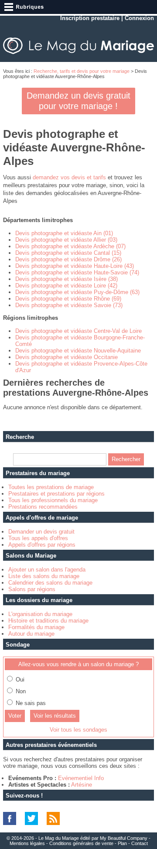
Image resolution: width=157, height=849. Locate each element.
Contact (139, 843)
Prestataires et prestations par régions (56, 493)
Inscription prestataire (89, 18)
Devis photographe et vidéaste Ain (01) (64, 233)
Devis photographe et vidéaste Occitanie (66, 357)
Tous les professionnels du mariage (53, 500)
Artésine (81, 784)
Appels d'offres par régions (41, 544)
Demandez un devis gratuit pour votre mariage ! (78, 101)
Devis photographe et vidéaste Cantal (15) (68, 253)
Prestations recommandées (43, 506)
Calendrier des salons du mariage (50, 582)
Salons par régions (31, 589)
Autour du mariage (31, 633)
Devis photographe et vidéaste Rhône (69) (68, 298)
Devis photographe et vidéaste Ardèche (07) (70, 246)
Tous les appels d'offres (38, 538)
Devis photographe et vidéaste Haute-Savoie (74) (77, 272)
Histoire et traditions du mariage (48, 620)
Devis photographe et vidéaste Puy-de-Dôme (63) (77, 292)
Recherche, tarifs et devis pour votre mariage (82, 71)
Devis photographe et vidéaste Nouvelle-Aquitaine (78, 350)
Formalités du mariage (36, 627)
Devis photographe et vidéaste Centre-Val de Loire (78, 331)
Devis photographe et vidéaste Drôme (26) (68, 259)
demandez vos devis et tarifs (69, 177)
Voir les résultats (55, 715)
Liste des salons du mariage (43, 576)
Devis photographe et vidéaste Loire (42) (66, 285)
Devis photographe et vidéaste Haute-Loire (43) (74, 266)
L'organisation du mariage (40, 614)
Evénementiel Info (81, 778)
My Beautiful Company (123, 838)
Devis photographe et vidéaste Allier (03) (66, 239)
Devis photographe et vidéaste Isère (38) (66, 279)
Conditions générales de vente (81, 843)
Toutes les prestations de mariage (51, 487)
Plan (122, 843)
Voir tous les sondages (78, 729)
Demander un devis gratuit (41, 531)
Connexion (139, 18)
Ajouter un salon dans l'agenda (46, 569)
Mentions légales (27, 843)
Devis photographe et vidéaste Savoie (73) (69, 305)
